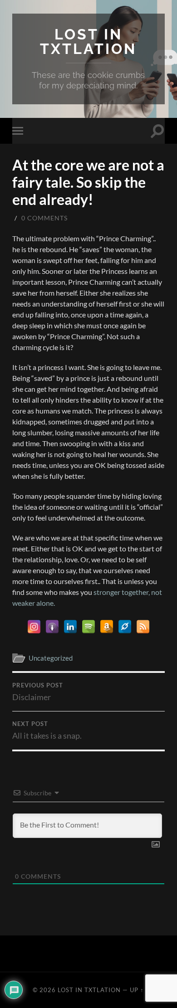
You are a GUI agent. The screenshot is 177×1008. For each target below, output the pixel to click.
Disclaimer (37, 692)
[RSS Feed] (143, 626)
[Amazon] (106, 626)
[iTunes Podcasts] (52, 626)
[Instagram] (34, 626)
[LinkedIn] (70, 626)
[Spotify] (88, 626)
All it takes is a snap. (47, 730)
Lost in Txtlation (88, 41)
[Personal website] (125, 626)
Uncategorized (51, 658)
